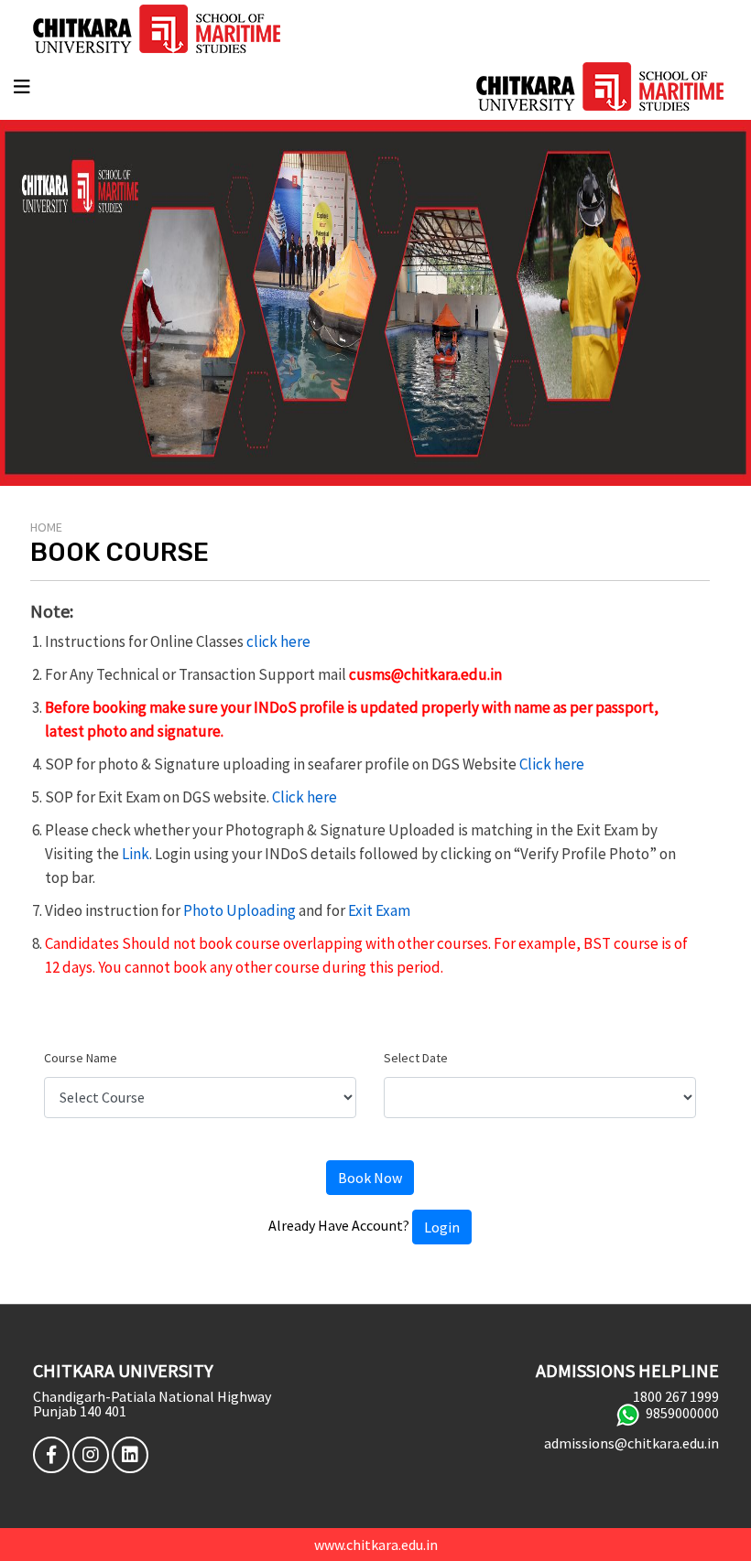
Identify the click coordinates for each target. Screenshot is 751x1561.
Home (46, 527)
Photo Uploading (239, 910)
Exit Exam (379, 910)
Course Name (80, 1058)
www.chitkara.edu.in (376, 1544)
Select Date (416, 1058)
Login (442, 1227)
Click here (551, 764)
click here (278, 641)
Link (135, 854)
